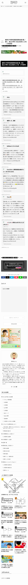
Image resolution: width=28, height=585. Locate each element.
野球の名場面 (6, 448)
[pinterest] (16, 386)
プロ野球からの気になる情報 (7, 45)
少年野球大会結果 (7, 436)
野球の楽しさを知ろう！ (8, 445)
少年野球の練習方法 (7, 467)
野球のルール (6, 470)
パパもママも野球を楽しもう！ (10, 424)
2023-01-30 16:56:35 (7, 216)
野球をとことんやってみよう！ (9, 462)
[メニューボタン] (25, 2)
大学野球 (6, 405)
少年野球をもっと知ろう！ (9, 434)
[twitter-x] (13, 386)
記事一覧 (5, 442)
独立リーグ (6, 413)
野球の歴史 (5, 453)
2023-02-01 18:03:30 (7, 163)
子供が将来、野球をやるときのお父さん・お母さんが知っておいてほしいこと (14, 427)
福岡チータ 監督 (11, 120)
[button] (3, 277)
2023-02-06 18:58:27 (7, 114)
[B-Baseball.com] (14, 2)
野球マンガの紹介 (7, 459)
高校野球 (6, 418)
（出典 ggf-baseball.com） (6, 73)
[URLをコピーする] (25, 277)
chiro (8, 97)
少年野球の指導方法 (7, 464)
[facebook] (11, 386)
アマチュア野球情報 (7, 399)
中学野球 (6, 402)
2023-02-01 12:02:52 (7, 190)
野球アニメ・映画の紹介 (8, 456)
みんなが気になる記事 (8, 396)
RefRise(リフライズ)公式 (13, 146)
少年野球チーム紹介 (7, 439)
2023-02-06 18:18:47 (7, 140)
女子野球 (6, 407)
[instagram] (14, 386)
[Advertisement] (14, 24)
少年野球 (14, 45)
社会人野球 (6, 415)
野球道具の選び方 (7, 431)
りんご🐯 (9, 197)
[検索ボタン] (2, 2)
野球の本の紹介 (6, 451)
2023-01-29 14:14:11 (7, 243)
